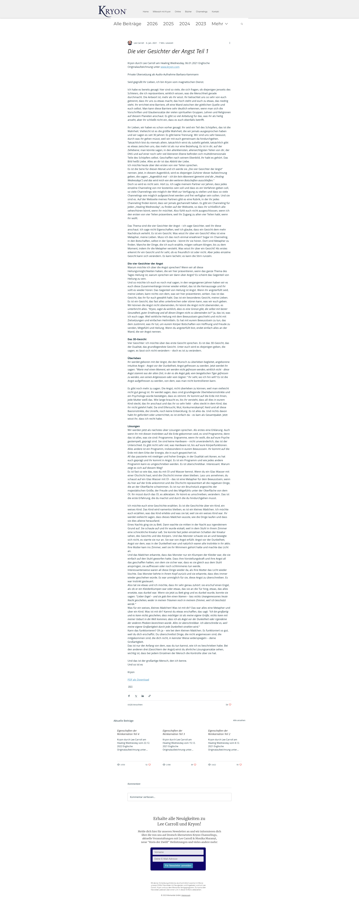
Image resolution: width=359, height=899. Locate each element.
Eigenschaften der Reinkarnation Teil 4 (128, 732)
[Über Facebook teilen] (129, 696)
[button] (178, 11)
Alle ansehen (239, 720)
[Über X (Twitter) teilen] (135, 696)
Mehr (217, 23)
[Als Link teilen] (149, 696)
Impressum (185, 895)
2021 (130, 686)
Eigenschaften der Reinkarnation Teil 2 (219, 732)
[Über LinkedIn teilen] (142, 696)
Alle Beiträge (127, 23)
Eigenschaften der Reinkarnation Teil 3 (174, 732)
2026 (152, 23)
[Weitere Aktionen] (229, 43)
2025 (168, 23)
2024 (184, 23)
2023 (201, 23)
